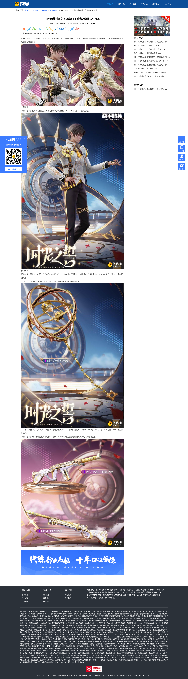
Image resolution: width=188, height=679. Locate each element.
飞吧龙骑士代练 (54, 653)
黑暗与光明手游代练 (136, 646)
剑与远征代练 (33, 623)
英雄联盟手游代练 (120, 616)
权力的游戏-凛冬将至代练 (104, 623)
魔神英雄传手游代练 (30, 637)
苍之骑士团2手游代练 (63, 641)
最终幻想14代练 (37, 620)
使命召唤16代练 (77, 623)
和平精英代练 (66, 611)
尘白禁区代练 (52, 650)
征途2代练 (91, 620)
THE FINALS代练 (109, 655)
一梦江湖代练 (126, 620)
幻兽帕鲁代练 (48, 657)
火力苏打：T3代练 (138, 648)
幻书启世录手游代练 (145, 627)
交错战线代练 (26, 657)
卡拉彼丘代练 (92, 650)
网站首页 (110, 3)
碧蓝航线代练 (89, 623)
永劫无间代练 (67, 630)
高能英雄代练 (88, 653)
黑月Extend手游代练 (80, 641)
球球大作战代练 (42, 613)
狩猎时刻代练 (112, 648)
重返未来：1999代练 (81, 648)
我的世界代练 (76, 618)
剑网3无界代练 (158, 657)
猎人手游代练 (76, 616)
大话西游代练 (152, 623)
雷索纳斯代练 (90, 657)
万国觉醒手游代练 (159, 627)
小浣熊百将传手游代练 (61, 637)
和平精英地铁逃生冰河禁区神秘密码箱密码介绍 (152, 64)
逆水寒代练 (97, 618)
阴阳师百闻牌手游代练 (89, 616)
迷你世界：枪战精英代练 (156, 639)
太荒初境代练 (158, 641)
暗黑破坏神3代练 (154, 618)
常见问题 (144, 3)
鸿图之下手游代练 (26, 630)
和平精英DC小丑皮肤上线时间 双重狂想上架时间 (152, 72)
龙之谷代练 (48, 620)
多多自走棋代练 (162, 613)
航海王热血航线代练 (160, 630)
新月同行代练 (142, 660)
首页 (27, 10)
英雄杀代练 (121, 643)
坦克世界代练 (115, 618)
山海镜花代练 (99, 653)
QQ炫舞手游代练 (89, 611)
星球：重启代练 (71, 655)
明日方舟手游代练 (130, 627)
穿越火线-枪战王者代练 (148, 613)
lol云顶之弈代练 (108, 613)
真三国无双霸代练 (35, 634)
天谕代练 (146, 625)
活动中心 (167, 3)
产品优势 (68, 595)
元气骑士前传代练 (96, 655)
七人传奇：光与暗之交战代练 (33, 655)
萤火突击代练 (100, 657)
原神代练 (124, 625)
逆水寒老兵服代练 (33, 648)
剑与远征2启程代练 (84, 660)
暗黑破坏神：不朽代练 (115, 632)
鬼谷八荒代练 (92, 627)
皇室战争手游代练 (134, 616)
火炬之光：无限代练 (68, 646)
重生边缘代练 (153, 653)
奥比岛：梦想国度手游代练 (136, 643)
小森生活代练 (52, 627)
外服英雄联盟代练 (103, 611)
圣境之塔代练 (121, 653)
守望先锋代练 (125, 611)
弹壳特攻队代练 (151, 650)
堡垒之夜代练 (115, 611)
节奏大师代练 (59, 655)
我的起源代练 (65, 616)
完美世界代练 (81, 620)
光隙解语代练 (131, 653)
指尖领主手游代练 (96, 643)
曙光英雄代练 (130, 650)
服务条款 (46, 598)
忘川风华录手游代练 (116, 627)
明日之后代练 (77, 611)
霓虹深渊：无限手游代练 (97, 648)
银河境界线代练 (63, 650)
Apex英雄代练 (129, 632)
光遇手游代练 (102, 627)
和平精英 (43, 10)
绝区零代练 (34, 660)
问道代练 (27, 620)
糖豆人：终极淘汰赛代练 (68, 634)
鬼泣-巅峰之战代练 (99, 632)
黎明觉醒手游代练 (55, 630)
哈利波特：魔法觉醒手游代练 (97, 639)
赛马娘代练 (150, 643)
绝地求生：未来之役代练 (86, 634)
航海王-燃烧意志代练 (63, 618)
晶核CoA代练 (160, 643)
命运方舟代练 (41, 650)
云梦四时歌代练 (119, 623)
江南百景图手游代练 (79, 627)
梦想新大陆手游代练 (40, 630)
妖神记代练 (159, 620)
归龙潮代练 (123, 660)
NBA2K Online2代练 (53, 646)
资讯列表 (53, 10)
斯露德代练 (140, 650)
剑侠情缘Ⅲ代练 (115, 620)
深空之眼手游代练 (37, 643)
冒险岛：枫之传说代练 (78, 650)
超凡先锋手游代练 (125, 648)
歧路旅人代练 (146, 657)
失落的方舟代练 (132, 641)
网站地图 (46, 601)
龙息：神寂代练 (60, 662)
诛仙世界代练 (38, 662)
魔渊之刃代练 (95, 630)
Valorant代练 (35, 641)
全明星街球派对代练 (40, 653)
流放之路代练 (141, 618)
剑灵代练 (125, 618)
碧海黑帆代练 (111, 657)
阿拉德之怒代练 (45, 623)
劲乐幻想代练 (49, 655)
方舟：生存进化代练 (106, 637)
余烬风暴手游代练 (126, 639)
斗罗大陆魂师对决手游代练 (60, 639)
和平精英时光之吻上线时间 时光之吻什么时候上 (152, 89)
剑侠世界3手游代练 (94, 641)
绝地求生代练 (159, 611)
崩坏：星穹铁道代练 (48, 641)
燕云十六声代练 (112, 660)
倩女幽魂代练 (163, 623)
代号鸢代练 (132, 660)
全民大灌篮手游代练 (51, 643)
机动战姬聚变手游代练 (50, 634)
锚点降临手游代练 (104, 650)
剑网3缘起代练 (106, 630)
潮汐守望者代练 (153, 660)
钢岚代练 (154, 655)
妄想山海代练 (155, 625)
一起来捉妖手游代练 (56, 613)
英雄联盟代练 (32, 611)
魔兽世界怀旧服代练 (122, 613)
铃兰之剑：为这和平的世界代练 (138, 655)
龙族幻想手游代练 (95, 613)
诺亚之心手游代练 (120, 641)
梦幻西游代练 (87, 618)
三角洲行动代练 (60, 660)
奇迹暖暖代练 (131, 623)
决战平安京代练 (148, 611)
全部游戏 (34, 10)
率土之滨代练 (41, 625)
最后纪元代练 (59, 657)
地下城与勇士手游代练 (125, 657)
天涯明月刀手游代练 (30, 618)
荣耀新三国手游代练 (78, 639)
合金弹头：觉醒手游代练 (153, 646)
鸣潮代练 (138, 657)
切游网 (57, 23)
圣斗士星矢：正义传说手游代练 (119, 634)
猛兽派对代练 (142, 653)
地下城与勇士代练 (102, 620)
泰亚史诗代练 (107, 641)
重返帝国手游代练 (146, 641)
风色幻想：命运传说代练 (63, 648)
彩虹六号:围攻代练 (68, 625)
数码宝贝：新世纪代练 (143, 632)
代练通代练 (68, 613)
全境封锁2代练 (93, 625)
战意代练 (35, 616)
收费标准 (25, 601)
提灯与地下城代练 (64, 627)
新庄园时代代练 (77, 653)
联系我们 (68, 598)
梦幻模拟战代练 (57, 623)
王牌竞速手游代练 (76, 637)
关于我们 (133, 3)
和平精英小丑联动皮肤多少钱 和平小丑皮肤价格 (152, 49)
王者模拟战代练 (45, 616)
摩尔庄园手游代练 (159, 632)
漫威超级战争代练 (72, 632)
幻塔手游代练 (26, 632)
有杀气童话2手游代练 (31, 639)
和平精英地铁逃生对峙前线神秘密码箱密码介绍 (152, 41)
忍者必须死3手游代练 (67, 643)
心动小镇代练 (72, 660)
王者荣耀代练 (42, 611)
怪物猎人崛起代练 (82, 643)
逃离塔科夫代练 (81, 625)
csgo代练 (67, 623)
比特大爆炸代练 (102, 634)
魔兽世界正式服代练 (28, 625)
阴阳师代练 (134, 613)
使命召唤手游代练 (135, 625)
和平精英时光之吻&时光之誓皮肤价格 (149, 76)
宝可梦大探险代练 (86, 632)
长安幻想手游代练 (111, 646)
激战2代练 (161, 650)
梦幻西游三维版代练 (106, 616)
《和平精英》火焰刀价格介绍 (145, 68)
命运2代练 (55, 616)
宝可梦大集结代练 (97, 646)
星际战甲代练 (36, 632)
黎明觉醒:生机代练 (83, 646)
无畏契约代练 (115, 625)
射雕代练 (68, 657)
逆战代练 (32, 613)
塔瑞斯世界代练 (78, 657)
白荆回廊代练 (163, 655)
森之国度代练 (110, 653)
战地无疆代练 (65, 653)
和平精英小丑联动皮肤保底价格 (146, 45)
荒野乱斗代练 (104, 625)
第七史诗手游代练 (29, 650)
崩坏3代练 (50, 618)
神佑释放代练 (45, 639)
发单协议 (25, 595)
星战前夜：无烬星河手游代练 (145, 637)
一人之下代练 (142, 623)
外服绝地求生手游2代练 (140, 634)
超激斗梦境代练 (113, 639)
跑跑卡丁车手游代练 (80, 613)
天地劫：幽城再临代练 (38, 627)
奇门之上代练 (59, 632)
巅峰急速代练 (151, 648)
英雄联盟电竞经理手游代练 (124, 637)
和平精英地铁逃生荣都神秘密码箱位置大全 (151, 60)
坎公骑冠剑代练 (48, 632)
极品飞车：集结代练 (47, 660)
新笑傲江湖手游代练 (149, 616)
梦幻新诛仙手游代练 (45, 637)
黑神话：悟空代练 (99, 660)
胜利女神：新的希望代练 (75, 662)
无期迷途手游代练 (38, 646)
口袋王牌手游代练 (140, 639)
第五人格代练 (136, 611)
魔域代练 (133, 618)
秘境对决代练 (123, 646)
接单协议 (25, 598)
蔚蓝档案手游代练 (118, 650)
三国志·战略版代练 (53, 625)
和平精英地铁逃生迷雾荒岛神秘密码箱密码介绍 (152, 57)
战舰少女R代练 (37, 657)
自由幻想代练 (137, 620)
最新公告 (156, 3)
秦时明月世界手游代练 (81, 630)
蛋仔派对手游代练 (47, 648)
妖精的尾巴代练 (148, 620)
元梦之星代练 (121, 655)
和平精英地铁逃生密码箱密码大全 (147, 53)
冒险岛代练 (42, 618)
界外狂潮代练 (49, 662)
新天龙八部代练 (59, 620)
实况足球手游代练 (110, 643)
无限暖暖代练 (27, 662)
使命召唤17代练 (118, 630)
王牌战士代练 (26, 616)
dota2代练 (106, 618)
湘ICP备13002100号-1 (86, 675)
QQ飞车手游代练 (54, 611)
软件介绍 (121, 3)
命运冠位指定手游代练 (143, 630)
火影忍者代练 (70, 620)
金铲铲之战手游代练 (91, 637)
